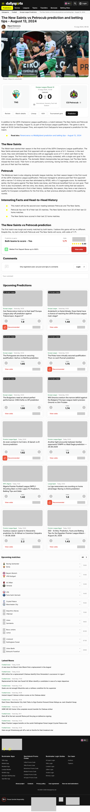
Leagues (26, 8)
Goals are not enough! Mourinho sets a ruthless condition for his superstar (29, 688)
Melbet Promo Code (30, 771)
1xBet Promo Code (29, 762)
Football (14, 12)
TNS (16, 102)
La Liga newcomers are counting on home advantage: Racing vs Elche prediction (65, 487)
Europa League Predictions (28, 12)
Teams (34, 8)
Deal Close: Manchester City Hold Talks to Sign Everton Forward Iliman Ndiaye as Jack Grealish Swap (39, 702)
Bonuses (54, 8)
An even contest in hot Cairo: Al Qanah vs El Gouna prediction (21, 443)
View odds (79, 249)
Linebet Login (50, 766)
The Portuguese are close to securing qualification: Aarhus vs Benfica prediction (21, 356)
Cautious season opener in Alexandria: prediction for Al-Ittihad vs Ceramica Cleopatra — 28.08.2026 (22, 533)
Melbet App (5, 763)
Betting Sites (65, 8)
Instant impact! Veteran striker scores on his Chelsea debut (23, 695)
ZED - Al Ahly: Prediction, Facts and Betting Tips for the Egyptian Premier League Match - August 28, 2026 (67, 533)
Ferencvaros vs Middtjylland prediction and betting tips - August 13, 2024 (50, 135)
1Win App (5, 760)
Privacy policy (40, 783)
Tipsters (70, 763)
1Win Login (49, 763)
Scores (17, 8)
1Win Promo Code (29, 765)
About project (20, 783)
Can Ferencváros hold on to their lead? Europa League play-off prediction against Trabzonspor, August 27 (22, 313)
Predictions (7, 8)
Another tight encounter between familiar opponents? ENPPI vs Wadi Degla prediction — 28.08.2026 (67, 444)
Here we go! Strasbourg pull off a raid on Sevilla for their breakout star (27, 730)
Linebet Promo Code (30, 774)
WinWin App (5, 772)
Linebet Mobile (6, 769)
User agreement (54, 783)
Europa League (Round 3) (45, 87)
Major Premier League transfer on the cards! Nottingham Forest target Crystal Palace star (34, 723)
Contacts (30, 783)
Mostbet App (6, 766)
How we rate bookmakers (70, 783)
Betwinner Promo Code (31, 768)
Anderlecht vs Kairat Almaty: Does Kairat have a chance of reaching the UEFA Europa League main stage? (67, 313)
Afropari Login (50, 760)
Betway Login (50, 775)
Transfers (44, 8)
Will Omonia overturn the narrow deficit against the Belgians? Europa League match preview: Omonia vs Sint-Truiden (67, 399)
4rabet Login (50, 772)
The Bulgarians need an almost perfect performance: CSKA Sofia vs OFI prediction (21, 398)
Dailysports (5, 12)
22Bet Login (49, 769)
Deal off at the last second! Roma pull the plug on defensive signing (26, 716)
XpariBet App (6, 779)
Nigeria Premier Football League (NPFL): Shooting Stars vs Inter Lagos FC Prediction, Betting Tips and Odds (21, 488)
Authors (70, 760)
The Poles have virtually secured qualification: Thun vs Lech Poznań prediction (67, 356)
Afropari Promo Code (30, 777)
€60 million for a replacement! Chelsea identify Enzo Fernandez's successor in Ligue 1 (33, 674)
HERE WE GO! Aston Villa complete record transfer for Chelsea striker (27, 709)
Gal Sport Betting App (8, 775)
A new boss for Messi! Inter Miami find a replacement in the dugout (26, 667)
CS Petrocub (72, 102)
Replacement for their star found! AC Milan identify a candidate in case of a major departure (35, 681)
